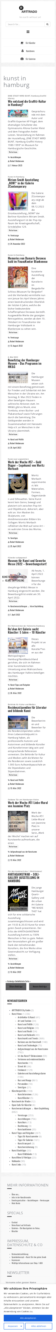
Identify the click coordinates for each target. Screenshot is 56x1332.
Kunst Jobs (16, 1164)
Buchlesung (23, 1125)
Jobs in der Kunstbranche (21, 1197)
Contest (15, 1222)
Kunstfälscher (24, 1097)
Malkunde (16, 1161)
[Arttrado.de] (28, 9)
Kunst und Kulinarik (26, 1034)
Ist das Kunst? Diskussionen (30, 1055)
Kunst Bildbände (25, 1154)
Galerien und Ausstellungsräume (32, 1073)
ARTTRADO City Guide (21, 1010)
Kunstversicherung (26, 1147)
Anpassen (13, 1326)
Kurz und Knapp (24, 1080)
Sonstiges (14, 538)
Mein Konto (16, 1203)
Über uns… (15, 1194)
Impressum (16, 1260)
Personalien (23, 1083)
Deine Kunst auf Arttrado (21, 1225)
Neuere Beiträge (40, 986)
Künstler (15, 1231)
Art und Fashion (24, 1020)
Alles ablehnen (38, 1326)
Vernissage (14, 235)
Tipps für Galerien (25, 1140)
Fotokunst (22, 1069)
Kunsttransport (24, 1143)
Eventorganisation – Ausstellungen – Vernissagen (30, 1200)
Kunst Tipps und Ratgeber (20, 684)
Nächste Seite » (24, 981)
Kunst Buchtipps (19, 1150)
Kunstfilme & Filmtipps (21, 1157)
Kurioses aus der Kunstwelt (29, 1041)
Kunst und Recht (25, 1031)
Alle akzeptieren (28, 1318)
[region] (28, 1308)
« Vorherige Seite (12, 981)
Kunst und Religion (26, 1027)
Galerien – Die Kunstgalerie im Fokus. (26, 1228)
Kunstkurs (22, 1122)
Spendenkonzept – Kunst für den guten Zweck (29, 1257)
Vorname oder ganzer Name (21, 1282)
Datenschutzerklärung (20, 1254)
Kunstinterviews (25, 1094)
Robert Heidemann (17, 161)
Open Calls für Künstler (22, 1104)
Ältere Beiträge (16, 986)
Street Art (22, 1066)
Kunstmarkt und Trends (28, 1038)
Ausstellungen (15, 157)
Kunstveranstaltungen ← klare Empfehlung (26, 606)
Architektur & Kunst (26, 1017)
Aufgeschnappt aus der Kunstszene (23, 851)
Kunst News (17, 1013)
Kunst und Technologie (27, 1045)
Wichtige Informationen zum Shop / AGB (27, 1263)
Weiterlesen (13, 152)
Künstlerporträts (19, 1090)
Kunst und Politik (17, 439)
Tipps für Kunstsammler (28, 1136)
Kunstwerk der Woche (21, 1101)
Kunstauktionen (24, 1129)
